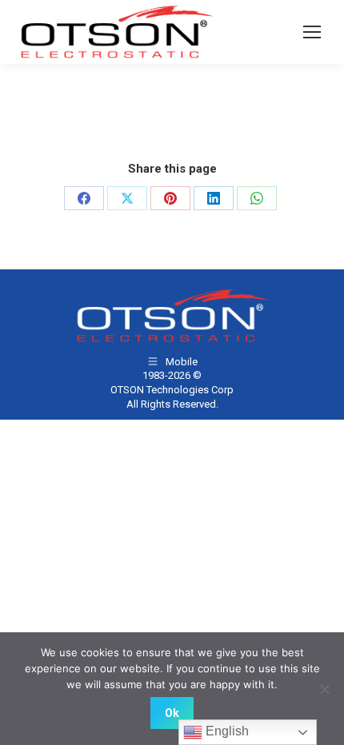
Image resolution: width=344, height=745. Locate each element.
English (225, 731)
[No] (324, 689)
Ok (172, 713)
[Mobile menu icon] (312, 32)
